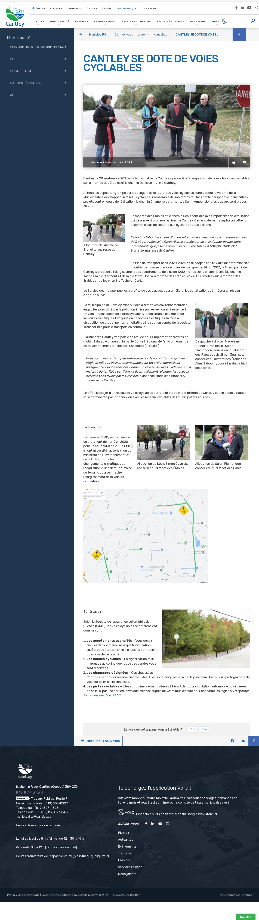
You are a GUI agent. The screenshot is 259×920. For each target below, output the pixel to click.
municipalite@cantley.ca (33, 817)
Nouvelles (160, 34)
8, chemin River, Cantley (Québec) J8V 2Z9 (47, 787)
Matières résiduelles (25, 83)
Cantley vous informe (130, 34)
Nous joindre (127, 874)
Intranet (67, 895)
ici (107, 856)
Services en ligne (130, 867)
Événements (127, 846)
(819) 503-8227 (56, 803)
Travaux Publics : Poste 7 (48, 799)
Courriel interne (50, 895)
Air (12, 95)
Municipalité (97, 34)
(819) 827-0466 (57, 812)
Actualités (125, 840)
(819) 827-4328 (46, 808)
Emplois (124, 860)
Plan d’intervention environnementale (38, 47)
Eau (13, 59)
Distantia (246, 895)
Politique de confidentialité (23, 895)
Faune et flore (21, 71)
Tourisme (124, 853)
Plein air (123, 833)
